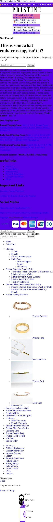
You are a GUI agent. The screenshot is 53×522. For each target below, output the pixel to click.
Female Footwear (19, 423)
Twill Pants (22, 266)
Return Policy (12, 171)
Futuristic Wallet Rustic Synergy (25, 277)
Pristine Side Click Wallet (22, 279)
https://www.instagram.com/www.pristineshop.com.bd (24, 213)
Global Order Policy (15, 177)
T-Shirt (14, 251)
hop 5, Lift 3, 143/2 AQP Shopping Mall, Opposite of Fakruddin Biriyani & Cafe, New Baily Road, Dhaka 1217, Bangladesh (25, 137)
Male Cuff (37, 403)
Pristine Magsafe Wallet (21, 274)
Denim (20, 264)
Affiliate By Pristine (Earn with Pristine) (18, 196)
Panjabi (14, 254)
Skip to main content (26, 1)
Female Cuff (16, 405)
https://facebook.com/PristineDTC (15, 208)
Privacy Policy (12, 169)
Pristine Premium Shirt (21, 256)
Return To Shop (7, 490)
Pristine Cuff (38, 381)
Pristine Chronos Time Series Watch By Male (31, 287)
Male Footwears (18, 420)
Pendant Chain (39, 359)
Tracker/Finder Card (20, 282)
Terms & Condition (14, 174)
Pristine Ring (38, 338)
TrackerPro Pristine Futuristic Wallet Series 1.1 (32, 271)
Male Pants (16, 259)
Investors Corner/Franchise (12, 191)
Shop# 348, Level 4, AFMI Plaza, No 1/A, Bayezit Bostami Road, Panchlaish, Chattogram (26, 147)
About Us (10, 166)
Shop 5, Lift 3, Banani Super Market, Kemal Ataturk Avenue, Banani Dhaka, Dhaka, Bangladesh (25, 127)
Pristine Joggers (24, 261)
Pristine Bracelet (40, 316)
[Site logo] (26, 12)
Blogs (8, 179)
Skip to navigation (8, 1)
